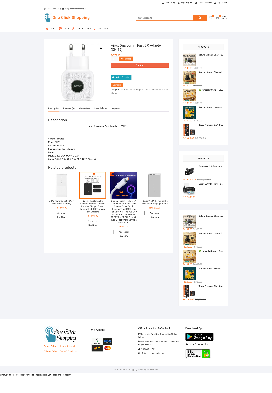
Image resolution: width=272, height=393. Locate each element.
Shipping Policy (50, 351)
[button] (101, 48)
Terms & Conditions (68, 351)
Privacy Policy (50, 346)
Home (53, 28)
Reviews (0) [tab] (69, 108)
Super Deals (83, 28)
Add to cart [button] (61, 213)
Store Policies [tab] (100, 108)
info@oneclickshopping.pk (76, 9)
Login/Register (186, 3)
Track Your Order (205, 3)
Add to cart (126, 59)
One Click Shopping (71, 17)
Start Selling (170, 3)
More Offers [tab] (84, 108)
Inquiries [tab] (116, 108)
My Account (222, 3)
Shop (66, 28)
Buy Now (140, 65)
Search (200, 18)
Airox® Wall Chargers (132, 89)
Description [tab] (53, 108)
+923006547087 (147, 349)
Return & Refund (67, 346)
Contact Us (105, 28)
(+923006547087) (53, 9)
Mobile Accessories (153, 89)
